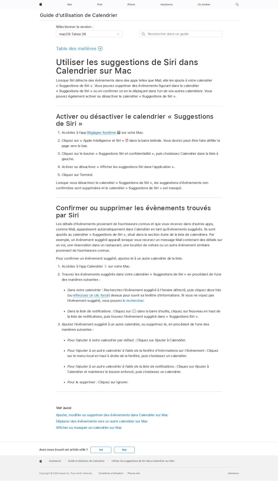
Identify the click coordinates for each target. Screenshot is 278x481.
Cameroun (233, 473)
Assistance (55, 461)
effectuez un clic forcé (91, 295)
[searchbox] (180, 34)
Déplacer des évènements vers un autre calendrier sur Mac (102, 421)
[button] (237, 4)
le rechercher (133, 301)
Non (124, 449)
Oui (101, 449)
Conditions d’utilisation (111, 473)
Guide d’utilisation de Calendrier (78, 15)
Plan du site (134, 473)
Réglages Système (101, 132)
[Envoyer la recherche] (143, 34)
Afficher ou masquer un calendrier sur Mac (89, 428)
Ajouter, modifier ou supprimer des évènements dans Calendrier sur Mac (112, 415)
